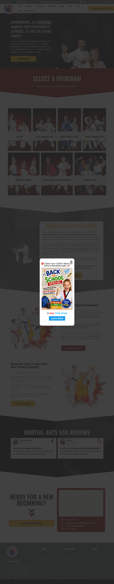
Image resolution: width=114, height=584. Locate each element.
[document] (57, 292)
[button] (71, 261)
